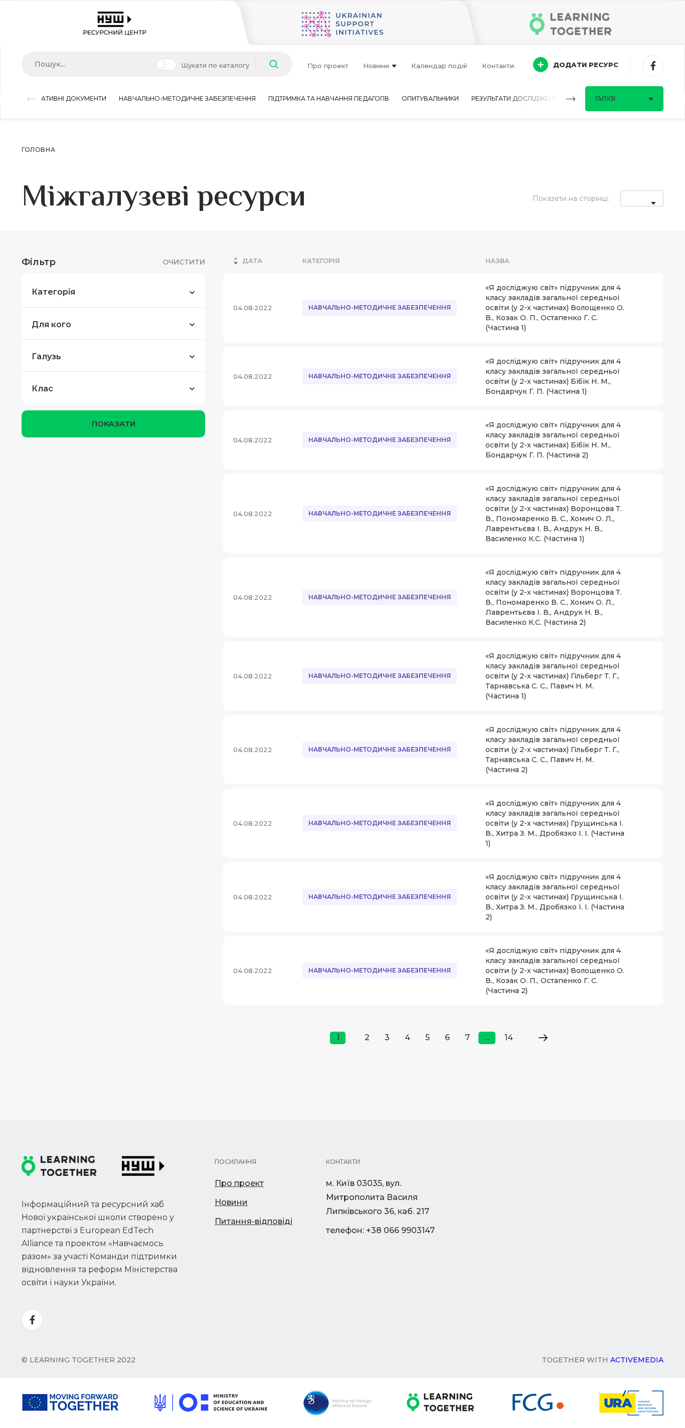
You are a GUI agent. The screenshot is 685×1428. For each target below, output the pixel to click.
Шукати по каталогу (215, 65)
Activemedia (636, 1359)
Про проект (328, 66)
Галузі (605, 98)
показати (113, 423)
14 (508, 1037)
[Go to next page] (543, 1037)
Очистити (183, 262)
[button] (32, 99)
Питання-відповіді (253, 1221)
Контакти (498, 66)
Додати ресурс (585, 65)
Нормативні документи (64, 98)
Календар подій (439, 66)
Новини (376, 66)
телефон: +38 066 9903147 (380, 1230)
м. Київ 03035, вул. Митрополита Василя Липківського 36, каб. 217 (377, 1197)
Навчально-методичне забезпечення (187, 98)
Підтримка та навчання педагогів (328, 98)
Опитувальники (430, 98)
